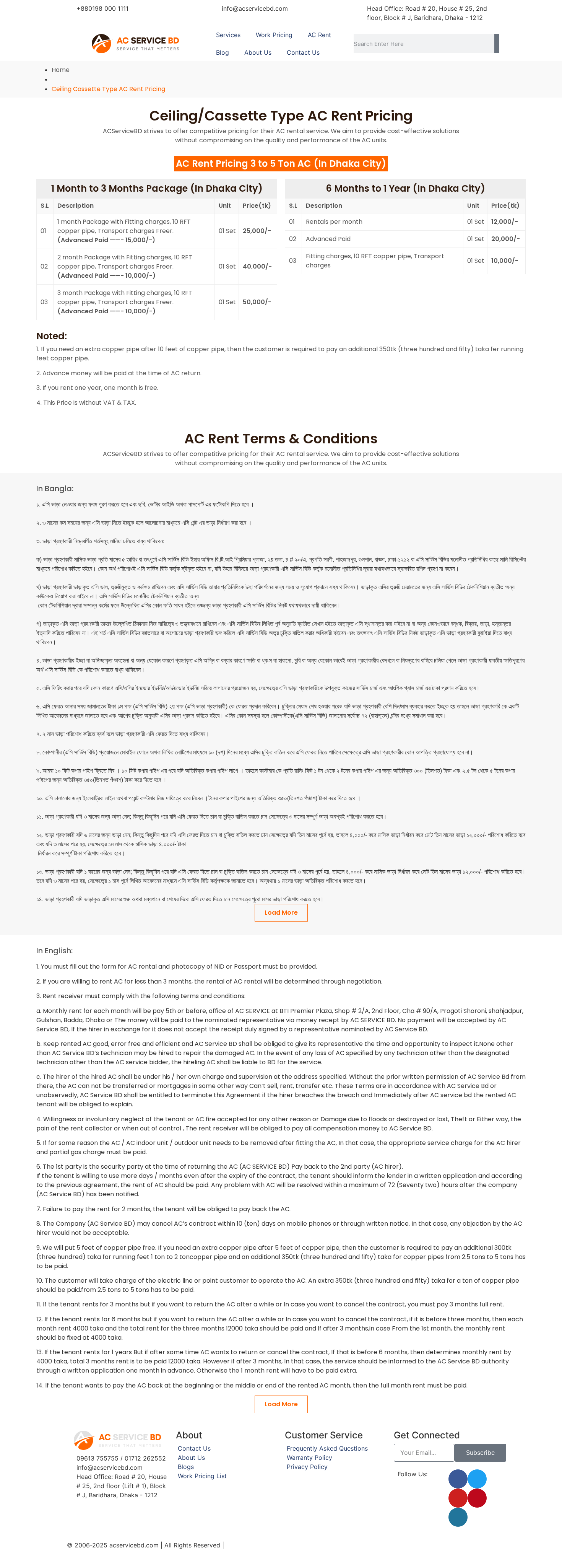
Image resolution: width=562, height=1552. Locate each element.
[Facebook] (458, 1478)
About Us (257, 52)
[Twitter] (477, 1478)
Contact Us (303, 52)
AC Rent (319, 35)
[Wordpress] (458, 1517)
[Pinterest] (477, 1498)
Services (228, 35)
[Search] (496, 43)
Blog (222, 52)
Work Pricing (274, 35)
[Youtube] (458, 1498)
